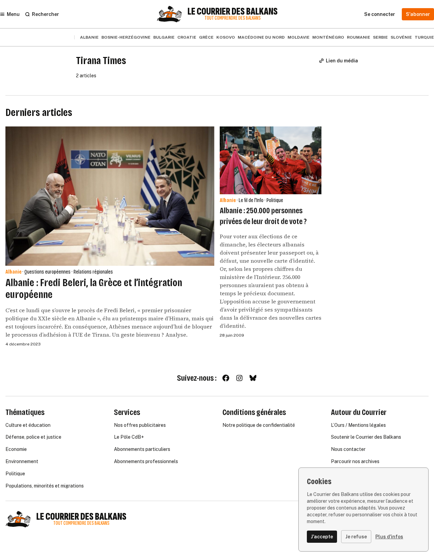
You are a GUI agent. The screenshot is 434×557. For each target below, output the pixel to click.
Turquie (424, 37)
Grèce (206, 37)
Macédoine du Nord (261, 37)
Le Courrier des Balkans (233, 11)
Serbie (380, 37)
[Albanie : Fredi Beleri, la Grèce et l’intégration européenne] (109, 196)
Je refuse (356, 536)
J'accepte (322, 536)
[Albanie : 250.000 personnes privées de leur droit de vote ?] (270, 160)
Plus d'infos (389, 536)
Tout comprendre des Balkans (232, 18)
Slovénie (401, 37)
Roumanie (358, 37)
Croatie (186, 37)
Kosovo (225, 37)
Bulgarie (164, 37)
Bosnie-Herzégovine (126, 37)
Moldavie (299, 37)
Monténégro (328, 37)
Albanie (89, 37)
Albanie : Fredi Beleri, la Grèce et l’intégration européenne (93, 288)
